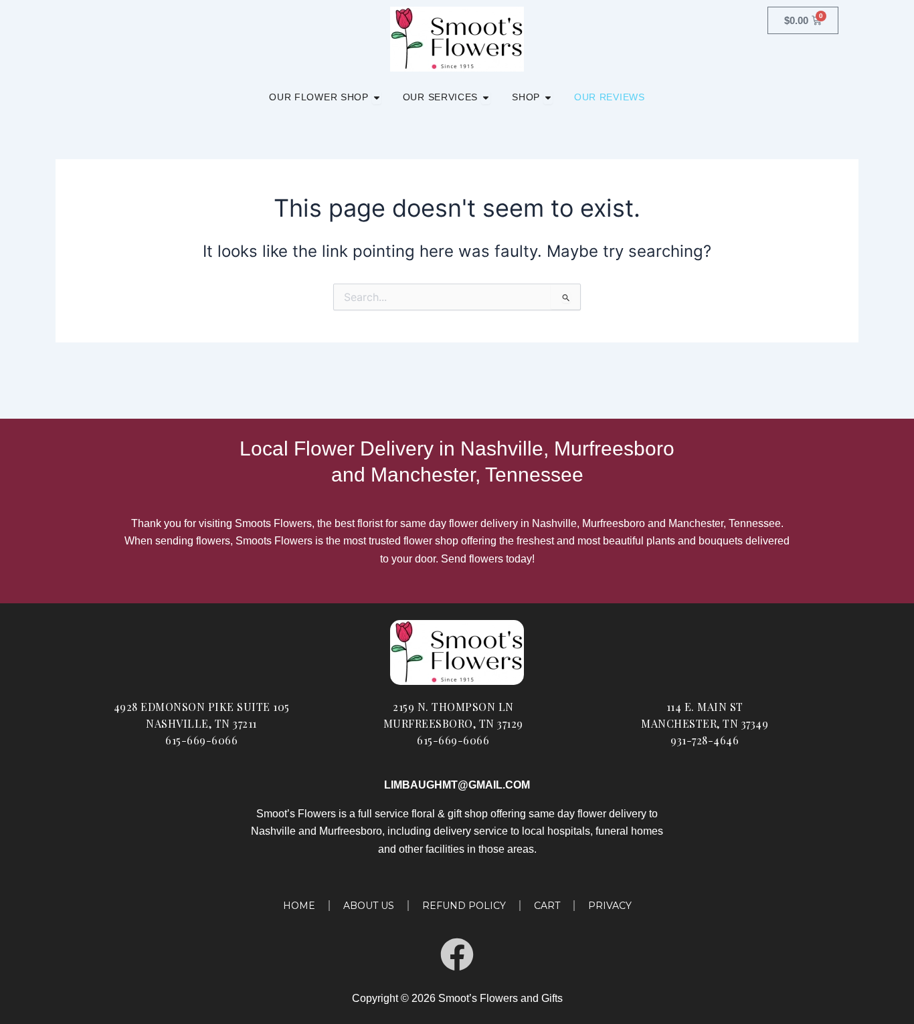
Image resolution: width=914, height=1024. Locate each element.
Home (299, 906)
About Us (368, 906)
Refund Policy (464, 906)
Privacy (610, 906)
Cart (547, 906)
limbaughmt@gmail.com (457, 785)
